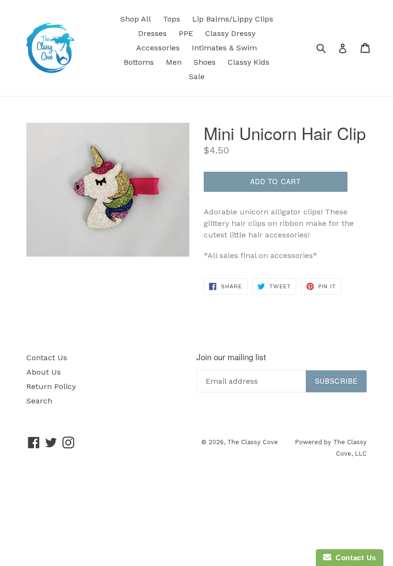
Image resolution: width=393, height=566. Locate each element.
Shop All (135, 19)
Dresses (152, 33)
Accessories (158, 47)
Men (174, 62)
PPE (186, 33)
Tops (171, 19)
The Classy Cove (252, 442)
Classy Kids (248, 62)
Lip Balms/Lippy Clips (232, 19)
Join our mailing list (231, 357)
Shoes (205, 62)
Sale (197, 76)
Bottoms (139, 62)
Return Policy (51, 386)
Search (39, 400)
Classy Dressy (230, 33)
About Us (43, 372)
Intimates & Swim (224, 47)
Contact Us (46, 357)
